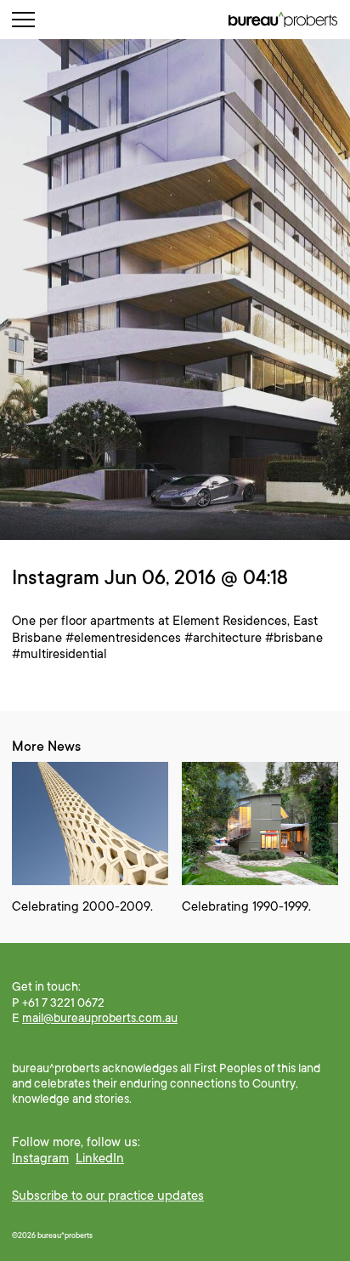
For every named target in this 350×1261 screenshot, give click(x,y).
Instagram (40, 1158)
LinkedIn (100, 1158)
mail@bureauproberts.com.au (100, 1017)
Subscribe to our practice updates (108, 1195)
